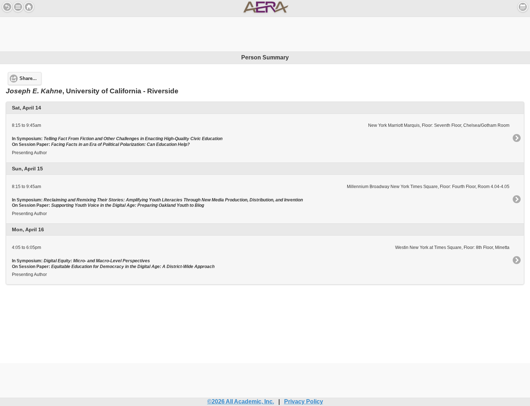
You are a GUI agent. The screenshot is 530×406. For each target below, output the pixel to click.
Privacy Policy (303, 401)
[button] (18, 6)
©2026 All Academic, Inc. (240, 401)
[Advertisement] (265, 33)
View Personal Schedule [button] (522, 6)
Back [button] (7, 6)
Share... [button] (28, 78)
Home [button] (28, 6)
